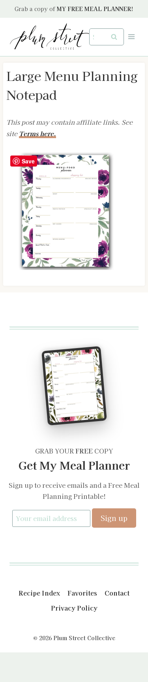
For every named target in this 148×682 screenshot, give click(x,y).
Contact (117, 593)
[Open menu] (131, 37)
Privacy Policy (74, 608)
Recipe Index (39, 593)
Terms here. (37, 133)
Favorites (82, 593)
